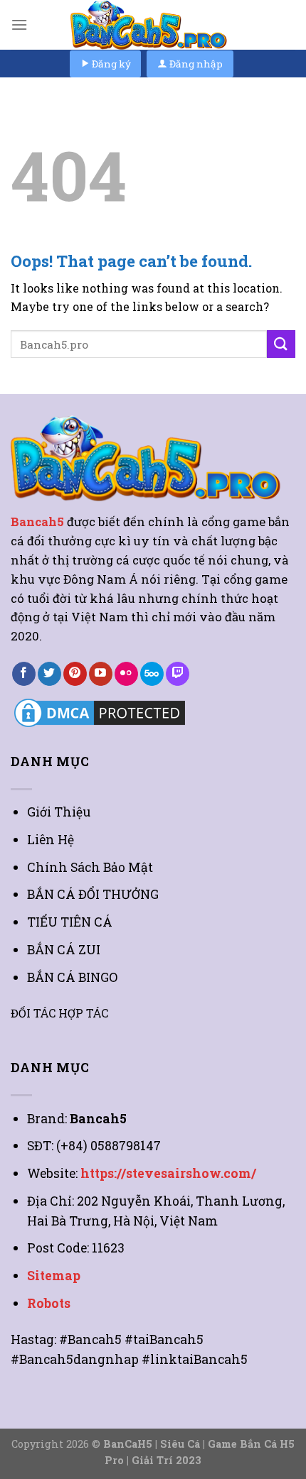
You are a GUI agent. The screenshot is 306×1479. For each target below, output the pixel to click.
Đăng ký (110, 64)
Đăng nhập (195, 64)
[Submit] (281, 344)
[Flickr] (126, 674)
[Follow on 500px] (152, 674)
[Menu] (19, 24)
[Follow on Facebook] (24, 674)
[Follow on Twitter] (49, 674)
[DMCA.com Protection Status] (100, 711)
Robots (48, 1303)
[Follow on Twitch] (177, 674)
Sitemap (53, 1275)
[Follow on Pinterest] (75, 674)
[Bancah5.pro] (153, 25)
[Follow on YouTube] (100, 674)
